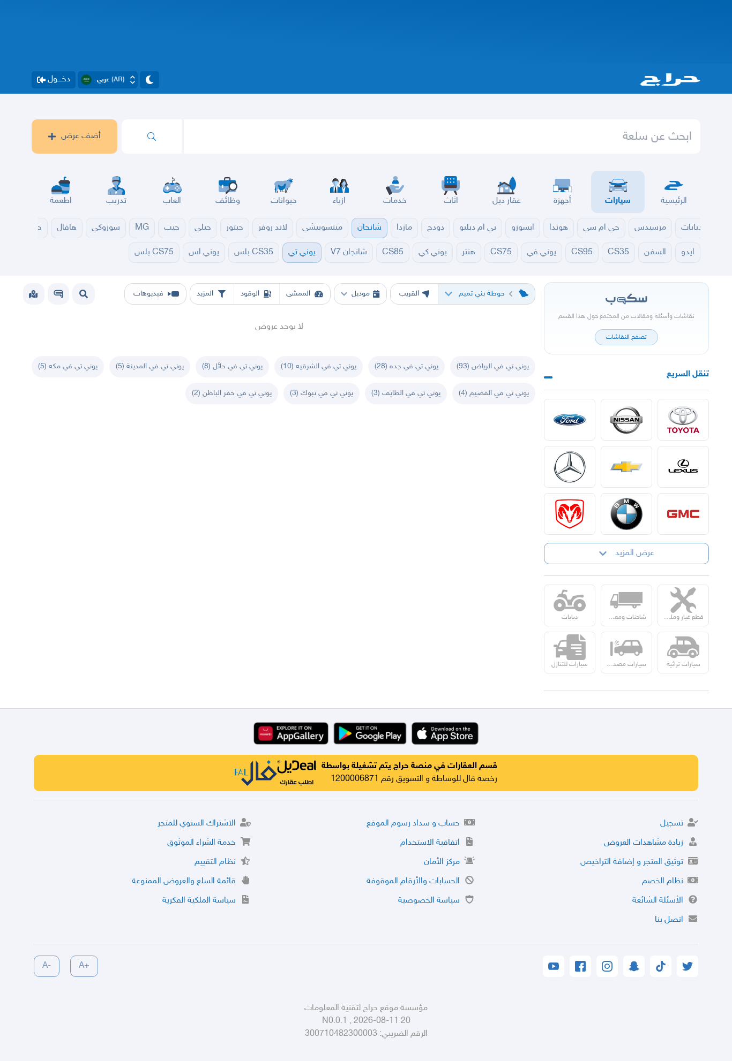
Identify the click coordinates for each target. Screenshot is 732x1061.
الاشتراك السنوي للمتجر (197, 824)
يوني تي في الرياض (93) (493, 366)
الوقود (250, 293)
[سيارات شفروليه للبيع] (626, 467)
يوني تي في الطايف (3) (405, 393)
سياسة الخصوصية (429, 901)
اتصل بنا (669, 920)
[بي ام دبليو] (626, 514)
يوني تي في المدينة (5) (150, 366)
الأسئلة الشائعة (657, 901)
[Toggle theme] (149, 80)
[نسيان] (626, 420)
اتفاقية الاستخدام (430, 843)
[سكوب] (58, 294)
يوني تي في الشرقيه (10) (318, 366)
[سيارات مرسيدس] (569, 467)
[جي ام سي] (683, 514)
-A (46, 966)
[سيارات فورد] (569, 420)
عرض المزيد (634, 553)
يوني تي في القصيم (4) (494, 393)
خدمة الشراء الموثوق (201, 843)
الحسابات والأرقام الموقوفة (413, 881)
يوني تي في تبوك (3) (321, 393)
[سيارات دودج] (569, 514)
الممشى (298, 293)
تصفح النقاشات (626, 337)
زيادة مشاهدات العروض (643, 843)
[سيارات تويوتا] (683, 420)
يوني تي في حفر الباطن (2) (232, 393)
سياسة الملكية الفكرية (199, 901)
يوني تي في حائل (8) (232, 366)
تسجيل (671, 824)
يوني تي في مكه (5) (68, 366)
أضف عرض (81, 136)
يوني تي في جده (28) (406, 366)
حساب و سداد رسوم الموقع (413, 824)
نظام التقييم (215, 862)
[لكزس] (683, 467)
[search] (152, 136)
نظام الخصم (662, 881)
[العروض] (33, 294)
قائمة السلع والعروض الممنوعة (184, 881)
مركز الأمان (442, 862)
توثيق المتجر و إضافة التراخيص (631, 862)
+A (84, 966)
